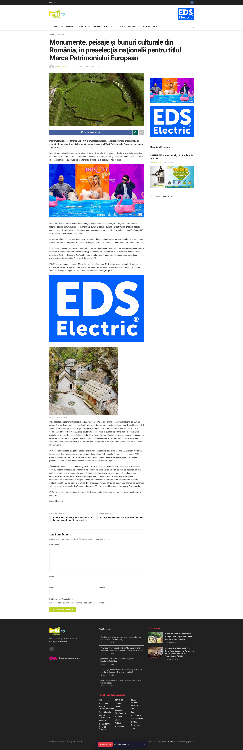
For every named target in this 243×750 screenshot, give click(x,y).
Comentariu (54, 545)
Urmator (167, 197)
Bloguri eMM (104, 724)
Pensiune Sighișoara (184, 742)
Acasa (54, 27)
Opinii (117, 720)
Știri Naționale (137, 719)
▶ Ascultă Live (105, 744)
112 (100, 700)
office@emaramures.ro (58, 641)
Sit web (102, 588)
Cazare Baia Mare (168, 742)
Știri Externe (136, 715)
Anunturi (102, 721)
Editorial (132, 27)
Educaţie (118, 710)
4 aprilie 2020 (77, 67)
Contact (52, 2)
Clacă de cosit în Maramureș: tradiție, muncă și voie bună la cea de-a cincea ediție (178, 636)
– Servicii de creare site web (68, 658)
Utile (120, 27)
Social (133, 709)
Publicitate (119, 726)
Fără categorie (121, 713)
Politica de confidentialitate (61, 599)
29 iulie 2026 (168, 163)
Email (52, 587)
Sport (97, 27)
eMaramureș (62, 67)
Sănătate (134, 705)
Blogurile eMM (150, 27)
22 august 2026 (108, 642)
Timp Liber (84, 27)
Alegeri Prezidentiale (104, 716)
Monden (118, 717)
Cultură (118, 703)
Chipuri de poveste (103, 728)
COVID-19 (119, 700)
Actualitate (67, 27)
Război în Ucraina (134, 701)
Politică (108, 27)
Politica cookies (154, 742)
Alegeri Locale (105, 712)
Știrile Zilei (135, 722)
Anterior (156, 197)
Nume (52, 576)
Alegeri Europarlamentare (106, 708)
